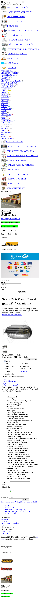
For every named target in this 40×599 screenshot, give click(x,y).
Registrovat (21, 502)
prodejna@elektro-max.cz (10, 219)
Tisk (16, 315)
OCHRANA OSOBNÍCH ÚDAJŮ (18, 512)
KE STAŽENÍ (10, 514)
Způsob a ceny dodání (10, 385)
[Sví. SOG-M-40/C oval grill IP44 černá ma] (20, 332)
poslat (20, 315)
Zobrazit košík (32, 502)
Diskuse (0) (6, 383)
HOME (8, 506)
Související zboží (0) (9, 381)
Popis (4, 379)
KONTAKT (9, 508)
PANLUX (23, 371)
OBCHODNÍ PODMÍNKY (15, 510)
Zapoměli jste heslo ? (8, 502)
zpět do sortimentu (8, 315)
